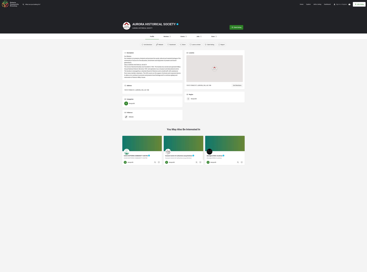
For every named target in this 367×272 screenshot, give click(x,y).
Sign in (338, 4)
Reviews (167, 36)
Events (183, 36)
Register (344, 4)
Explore (308, 4)
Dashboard (327, 4)
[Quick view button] (155, 162)
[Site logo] (11, 4)
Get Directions (237, 85)
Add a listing (360, 4)
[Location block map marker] (215, 69)
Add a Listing (317, 4)
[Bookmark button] (158, 162)
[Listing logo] (126, 26)
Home (301, 4)
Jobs (198, 36)
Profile (152, 36)
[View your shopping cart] (349, 4)
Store (213, 36)
